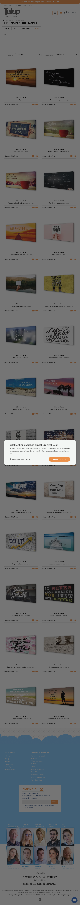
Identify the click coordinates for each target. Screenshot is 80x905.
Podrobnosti (14, 453)
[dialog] (40, 452)
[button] (20, 459)
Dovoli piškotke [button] (59, 459)
